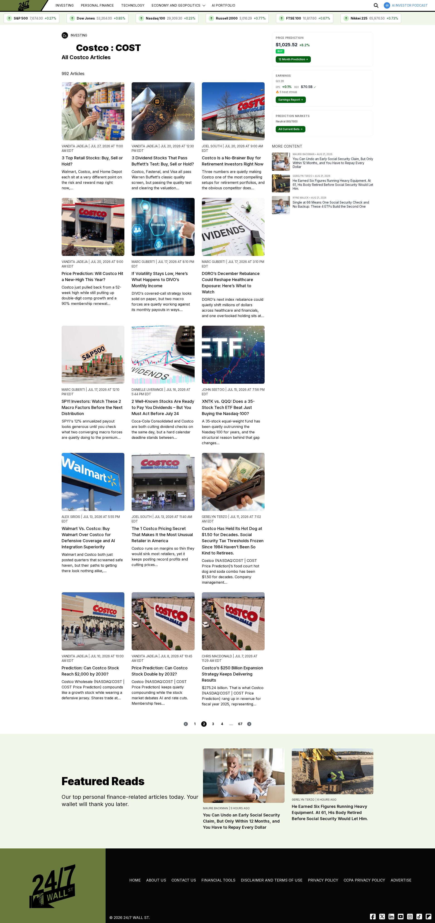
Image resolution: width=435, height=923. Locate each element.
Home (135, 880)
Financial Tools (218, 880)
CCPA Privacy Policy (364, 880)
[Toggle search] (376, 5)
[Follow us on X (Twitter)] (382, 916)
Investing (65, 5)
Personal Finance (97, 5)
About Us (156, 880)
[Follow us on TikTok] (419, 916)
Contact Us (184, 880)
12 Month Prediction (293, 59)
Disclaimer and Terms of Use (271, 880)
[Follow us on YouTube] (401, 916)
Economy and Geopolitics (176, 5)
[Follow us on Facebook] (373, 916)
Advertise (401, 880)
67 (240, 724)
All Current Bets (290, 129)
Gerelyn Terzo (303, 799)
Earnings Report (290, 99)
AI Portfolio (223, 5)
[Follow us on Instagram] (410, 916)
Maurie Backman (215, 808)
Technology (133, 5)
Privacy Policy (323, 880)
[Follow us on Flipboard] (428, 916)
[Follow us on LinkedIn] (391, 916)
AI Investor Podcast (410, 5)
